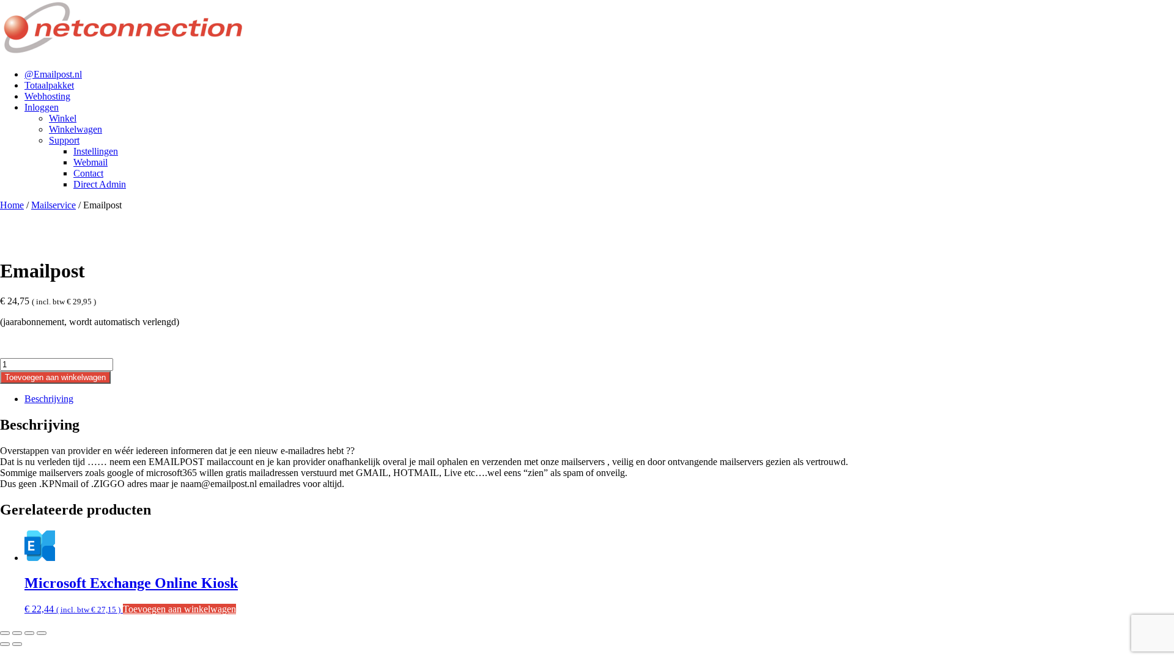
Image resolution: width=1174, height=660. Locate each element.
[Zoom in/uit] (5, 633)
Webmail (90, 162)
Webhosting (47, 96)
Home (12, 205)
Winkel (62, 118)
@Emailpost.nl (53, 74)
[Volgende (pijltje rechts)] (17, 644)
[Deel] (29, 633)
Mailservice (53, 205)
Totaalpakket (49, 85)
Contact (88, 173)
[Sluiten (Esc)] (41, 633)
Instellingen (95, 151)
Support (64, 140)
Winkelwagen (75, 129)
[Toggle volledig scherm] (17, 633)
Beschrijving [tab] (48, 399)
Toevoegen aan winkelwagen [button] (179, 609)
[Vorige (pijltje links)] (5, 644)
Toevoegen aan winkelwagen (55, 377)
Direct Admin (99, 184)
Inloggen (41, 107)
